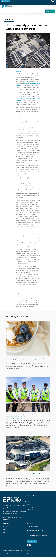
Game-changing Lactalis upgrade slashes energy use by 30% (25, 359)
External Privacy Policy (23, 553)
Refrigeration (18, 361)
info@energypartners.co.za (36, 530)
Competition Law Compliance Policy (44, 553)
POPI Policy (32, 553)
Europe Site (36, 11)
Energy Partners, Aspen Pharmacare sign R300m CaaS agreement (27, 474)
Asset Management (31, 507)
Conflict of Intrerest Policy (11, 553)
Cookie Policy (34, 552)
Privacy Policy (17, 552)
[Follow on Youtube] (54, 1)
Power (21, 418)
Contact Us (5, 1)
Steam (28, 504)
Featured (17, 418)
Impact (5, 526)
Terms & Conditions (25, 552)
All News (13, 361)
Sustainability (30, 509)
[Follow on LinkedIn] (52, 1)
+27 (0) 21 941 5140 (33, 527)
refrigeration (22, 98)
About (4, 529)
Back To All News (9, 15)
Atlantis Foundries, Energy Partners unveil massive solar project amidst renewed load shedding (26, 415)
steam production (30, 98)
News (4, 532)
